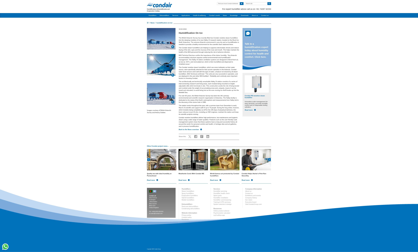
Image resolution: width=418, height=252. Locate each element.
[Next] (269, 159)
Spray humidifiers (188, 193)
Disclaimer (185, 219)
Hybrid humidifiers (188, 198)
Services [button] (175, 15)
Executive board (250, 202)
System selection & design (222, 204)
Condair (159, 4)
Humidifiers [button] (152, 15)
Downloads (245, 15)
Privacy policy (186, 215)
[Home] (147, 23)
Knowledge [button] (234, 15)
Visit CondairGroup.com (253, 204)
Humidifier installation (220, 198)
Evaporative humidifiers (190, 195)
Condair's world (214, 15)
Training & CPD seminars (222, 202)
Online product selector (221, 211)
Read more (249, 110)
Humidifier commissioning (222, 200)
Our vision (248, 200)
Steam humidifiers (188, 191)
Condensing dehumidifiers (191, 208)
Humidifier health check (221, 193)
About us (255, 15)
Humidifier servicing (220, 191)
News (225, 15)
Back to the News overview (189, 129)
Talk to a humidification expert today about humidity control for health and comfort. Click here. (257, 50)
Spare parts (217, 195)
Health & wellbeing (199, 15)
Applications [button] (185, 15)
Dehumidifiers (164, 15)
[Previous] (148, 159)
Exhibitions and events (253, 195)
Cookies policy (187, 217)
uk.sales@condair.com (156, 213)
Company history (251, 198)
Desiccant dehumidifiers (190, 206)
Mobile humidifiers (188, 200)
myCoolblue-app (219, 215)
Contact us (265, 15)
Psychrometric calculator (221, 213)
